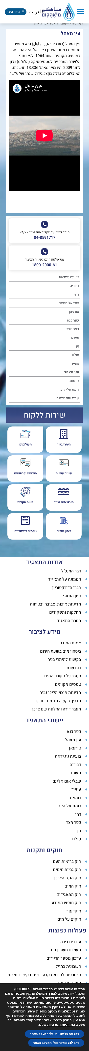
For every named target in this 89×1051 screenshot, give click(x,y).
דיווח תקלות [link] (25, 502)
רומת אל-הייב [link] (70, 389)
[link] (58, 11)
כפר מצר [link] (73, 329)
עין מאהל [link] (71, 372)
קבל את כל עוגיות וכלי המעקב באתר (54, 1034)
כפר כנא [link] (73, 320)
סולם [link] (75, 355)
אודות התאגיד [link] (44, 562)
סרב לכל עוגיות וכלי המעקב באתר (56, 1043)
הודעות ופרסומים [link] (25, 473)
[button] (80, 12)
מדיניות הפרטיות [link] (60, 1024)
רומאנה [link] (74, 381)
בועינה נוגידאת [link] (69, 277)
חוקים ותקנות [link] (44, 850)
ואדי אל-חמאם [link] (69, 303)
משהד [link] (74, 337)
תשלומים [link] (25, 444)
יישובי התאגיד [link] (59, 23)
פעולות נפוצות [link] (67, 930)
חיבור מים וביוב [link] (64, 502)
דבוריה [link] (74, 285)
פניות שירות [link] (64, 473)
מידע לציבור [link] (44, 631)
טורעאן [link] (74, 311)
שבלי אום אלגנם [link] (67, 398)
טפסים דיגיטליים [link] (25, 531)
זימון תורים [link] (64, 531)
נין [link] (77, 346)
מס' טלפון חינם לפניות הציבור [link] (44, 259)
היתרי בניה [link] (64, 444)
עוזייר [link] (75, 363)
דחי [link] (76, 294)
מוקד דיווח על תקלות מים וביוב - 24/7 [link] (44, 232)
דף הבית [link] (77, 23)
